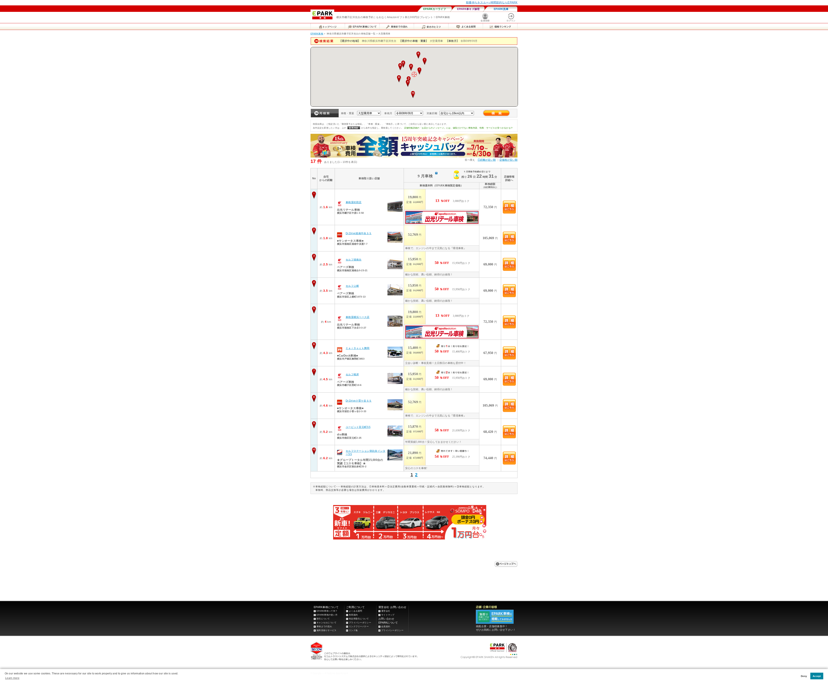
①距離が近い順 (487, 159)
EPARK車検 (316, 33)
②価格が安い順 (508, 159)
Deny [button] (804, 676)
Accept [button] (817, 676)
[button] (419, 71)
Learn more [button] (12, 678)
